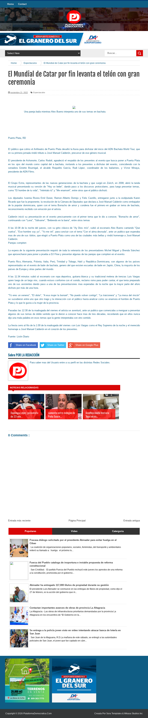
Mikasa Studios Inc (133, 713)
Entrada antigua (131, 520)
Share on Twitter (55, 345)
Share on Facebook (26, 345)
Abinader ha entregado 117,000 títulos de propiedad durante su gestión (69, 585)
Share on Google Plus (86, 345)
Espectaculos (39, 92)
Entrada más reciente (19, 520)
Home (10, 4)
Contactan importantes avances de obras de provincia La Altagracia (67, 607)
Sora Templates (114, 713)
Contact (22, 4)
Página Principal (77, 520)
